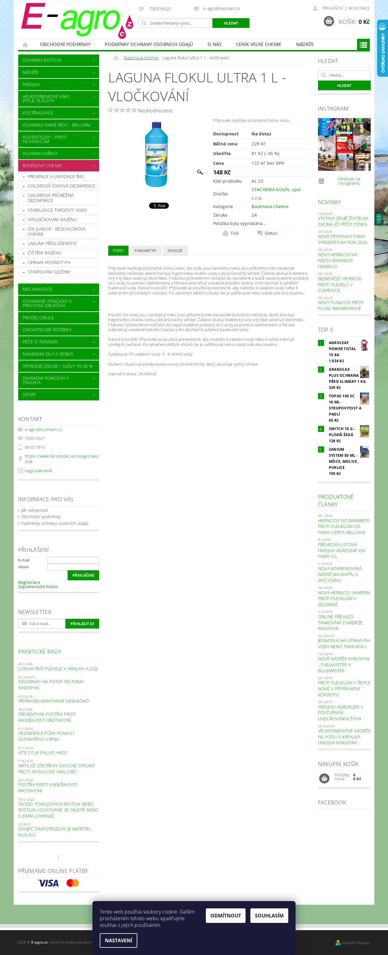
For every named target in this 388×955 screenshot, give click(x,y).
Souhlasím (269, 915)
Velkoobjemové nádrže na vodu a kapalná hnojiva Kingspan (344, 736)
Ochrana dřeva (40, 153)
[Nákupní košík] (324, 778)
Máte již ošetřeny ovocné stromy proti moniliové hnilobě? (56, 768)
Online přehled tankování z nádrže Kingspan (340, 622)
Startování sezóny (49, 272)
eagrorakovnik (38, 470)
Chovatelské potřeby (47, 330)
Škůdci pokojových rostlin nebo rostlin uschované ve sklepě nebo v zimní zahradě (58, 810)
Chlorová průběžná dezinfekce (50, 198)
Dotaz (271, 233)
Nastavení (118, 940)
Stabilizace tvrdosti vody (57, 210)
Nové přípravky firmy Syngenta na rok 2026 (342, 239)
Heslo (23, 566)
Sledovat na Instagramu (348, 181)
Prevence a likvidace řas (56, 176)
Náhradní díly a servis (48, 354)
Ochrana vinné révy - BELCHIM (57, 125)
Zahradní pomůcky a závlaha (46, 380)
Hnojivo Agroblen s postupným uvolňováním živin (340, 712)
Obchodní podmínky (65, 44)
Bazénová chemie (42, 165)
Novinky (329, 202)
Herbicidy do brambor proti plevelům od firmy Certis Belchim (343, 526)
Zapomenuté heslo (38, 586)
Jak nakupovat (34, 510)
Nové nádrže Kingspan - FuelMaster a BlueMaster (343, 664)
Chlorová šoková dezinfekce (61, 186)
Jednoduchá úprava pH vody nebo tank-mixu (344, 643)
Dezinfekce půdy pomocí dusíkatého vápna (46, 736)
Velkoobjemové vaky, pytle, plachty (46, 99)
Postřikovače (38, 113)
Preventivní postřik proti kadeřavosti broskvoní (47, 717)
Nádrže (305, 44)
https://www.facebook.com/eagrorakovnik (62, 458)
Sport (29, 394)
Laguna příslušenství (52, 243)
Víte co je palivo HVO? (42, 752)
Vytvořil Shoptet (356, 942)
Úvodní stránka (25, 44)
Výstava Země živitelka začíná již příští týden (343, 221)
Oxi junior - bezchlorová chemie (57, 231)
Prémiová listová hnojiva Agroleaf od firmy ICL (341, 550)
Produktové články (336, 500)
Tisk (234, 233)
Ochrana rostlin (42, 60)
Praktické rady (39, 651)
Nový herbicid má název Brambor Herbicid (338, 260)
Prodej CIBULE (38, 317)
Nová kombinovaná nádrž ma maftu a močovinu (340, 574)
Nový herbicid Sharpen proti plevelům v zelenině (344, 598)
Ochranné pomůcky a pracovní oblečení (47, 303)
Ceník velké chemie (259, 44)
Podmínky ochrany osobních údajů (149, 44)
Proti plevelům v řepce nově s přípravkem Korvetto (344, 688)
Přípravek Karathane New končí (54, 701)
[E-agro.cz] (77, 21)
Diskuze (175, 250)
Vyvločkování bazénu (52, 219)
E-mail (24, 560)
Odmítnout (225, 915)
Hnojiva (31, 84)
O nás (215, 44)
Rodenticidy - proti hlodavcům (45, 139)
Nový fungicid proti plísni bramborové (341, 305)
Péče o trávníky (40, 342)
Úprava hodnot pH (49, 262)
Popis (118, 250)
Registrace (359, 8)
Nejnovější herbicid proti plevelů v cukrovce (340, 284)
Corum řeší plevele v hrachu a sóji (58, 668)
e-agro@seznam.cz (43, 429)
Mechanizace (37, 289)
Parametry (145, 250)
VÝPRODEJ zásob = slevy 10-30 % (58, 366)
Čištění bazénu (45, 253)
